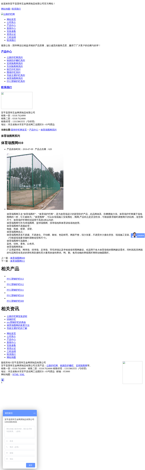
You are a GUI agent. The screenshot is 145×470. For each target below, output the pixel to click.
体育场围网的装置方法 (18, 325)
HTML (15, 374)
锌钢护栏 (11, 319)
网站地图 (5, 9)
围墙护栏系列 (13, 72)
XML (22, 374)
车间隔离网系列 (15, 66)
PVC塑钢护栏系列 (16, 81)
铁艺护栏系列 (13, 69)
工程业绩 (11, 37)
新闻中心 (11, 28)
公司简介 (11, 22)
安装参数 (11, 31)
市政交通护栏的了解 (17, 328)
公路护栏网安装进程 (17, 316)
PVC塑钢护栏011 (15, 290)
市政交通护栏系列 (16, 75)
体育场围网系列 (15, 78)
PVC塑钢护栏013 (15, 279)
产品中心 (11, 25)
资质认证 (11, 34)
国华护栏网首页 (19, 130)
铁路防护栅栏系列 (16, 60)
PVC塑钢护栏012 (15, 284)
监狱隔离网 (81, 365)
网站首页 (11, 19)
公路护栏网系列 (15, 57)
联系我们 (16, 9)
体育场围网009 (17, 258)
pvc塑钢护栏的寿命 (16, 322)
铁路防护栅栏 (67, 365)
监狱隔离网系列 (15, 63)
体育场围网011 (17, 261)
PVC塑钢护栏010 (15, 295)
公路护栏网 (52, 365)
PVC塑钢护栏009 (15, 301)
